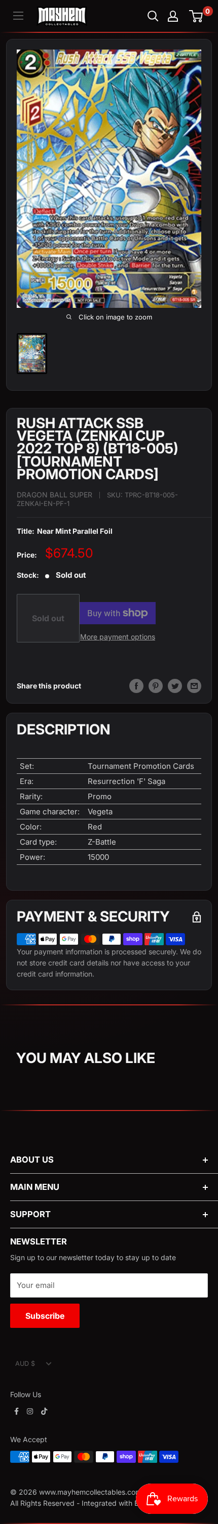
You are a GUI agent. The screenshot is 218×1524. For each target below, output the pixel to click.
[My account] (173, 16)
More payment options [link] (117, 636)
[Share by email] (194, 686)
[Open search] (153, 16)
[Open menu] (18, 15)
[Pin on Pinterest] (156, 686)
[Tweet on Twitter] (175, 686)
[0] (196, 16)
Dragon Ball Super (54, 494)
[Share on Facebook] (136, 686)
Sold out (48, 618)
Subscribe (44, 1316)
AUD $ (25, 1363)
